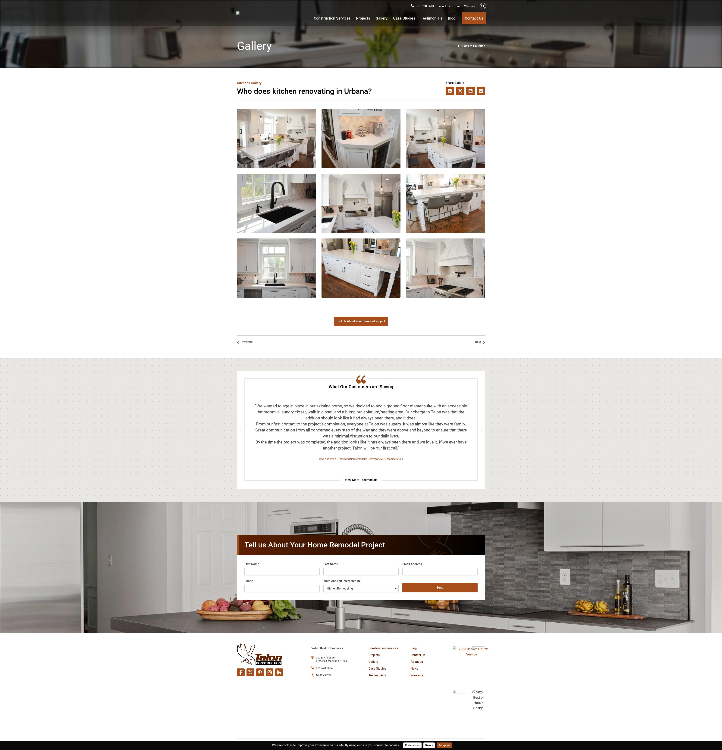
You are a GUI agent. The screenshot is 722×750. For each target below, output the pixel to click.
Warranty (469, 6)
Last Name (330, 564)
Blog (451, 18)
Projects (363, 18)
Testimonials (431, 18)
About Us (444, 6)
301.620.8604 (425, 6)
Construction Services (332, 18)
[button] (483, 6)
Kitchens (243, 83)
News (457, 6)
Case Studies (404, 18)
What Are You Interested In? (342, 581)
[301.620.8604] (412, 5)
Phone (248, 581)
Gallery (382, 18)
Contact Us (418, 655)
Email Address (412, 564)
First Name (251, 564)
